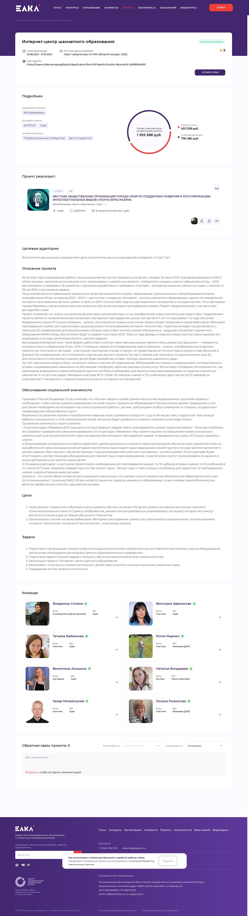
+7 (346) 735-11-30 (108, 848)
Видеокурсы (188, 7)
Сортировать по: (174, 746)
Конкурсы (72, 7)
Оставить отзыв (210, 72)
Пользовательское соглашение (160, 910)
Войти (221, 7)
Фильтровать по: (112, 746)
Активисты (111, 7)
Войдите (31, 772)
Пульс (57, 7)
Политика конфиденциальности (117, 910)
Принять (168, 861)
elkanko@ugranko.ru (134, 848)
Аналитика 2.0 (147, 7)
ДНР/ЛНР (30, 125)
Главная (18, 20)
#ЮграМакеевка (34, 112)
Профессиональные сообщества (44, 138)
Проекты (128, 7)
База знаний (168, 7)
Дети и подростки (80, 138)
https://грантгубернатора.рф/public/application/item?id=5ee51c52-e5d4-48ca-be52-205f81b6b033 (86, 64)
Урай (43, 125)
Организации (91, 7)
